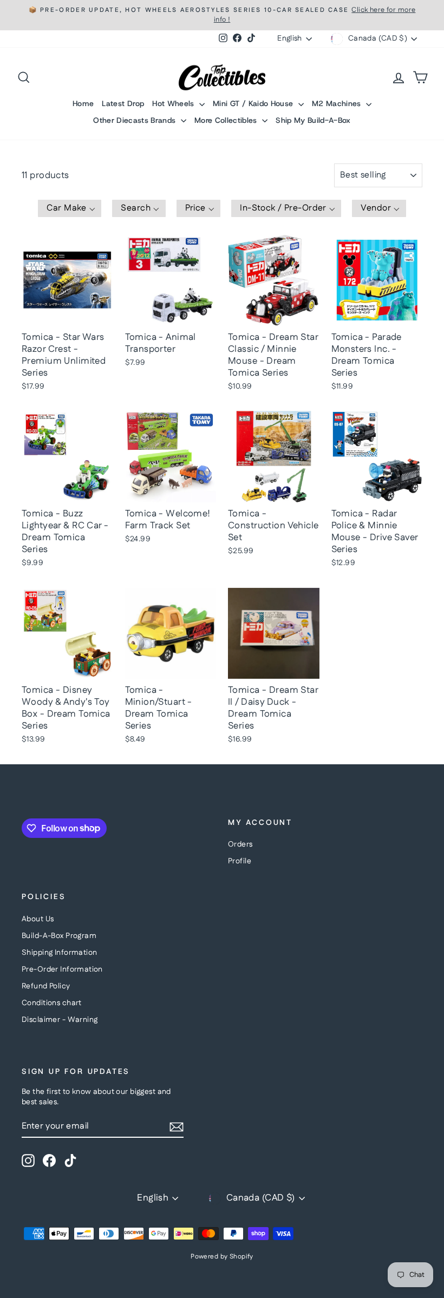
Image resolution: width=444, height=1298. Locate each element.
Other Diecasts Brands (135, 120)
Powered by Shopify (222, 1256)
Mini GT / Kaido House (254, 103)
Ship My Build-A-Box (313, 120)
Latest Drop (123, 103)
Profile (239, 861)
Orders (240, 844)
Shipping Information (59, 952)
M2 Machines (337, 103)
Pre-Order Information (62, 969)
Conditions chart (52, 1003)
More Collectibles (226, 120)
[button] (69, 208)
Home (83, 103)
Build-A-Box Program (59, 935)
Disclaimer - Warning (60, 1019)
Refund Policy (46, 986)
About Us (38, 919)
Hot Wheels (174, 103)
